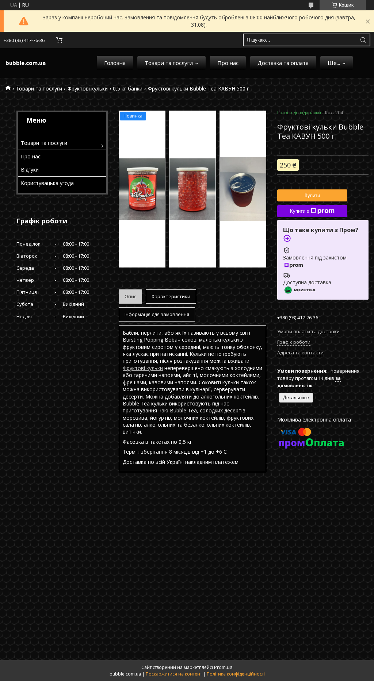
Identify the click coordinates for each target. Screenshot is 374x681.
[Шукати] (363, 40)
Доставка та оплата (283, 62)
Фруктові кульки (88, 88)
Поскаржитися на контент (174, 674)
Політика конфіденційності (236, 674)
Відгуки (30, 169)
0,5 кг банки (127, 88)
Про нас (227, 62)
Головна (115, 62)
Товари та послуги (169, 62)
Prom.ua (223, 667)
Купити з (299, 211)
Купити (312, 195)
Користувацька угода (47, 183)
